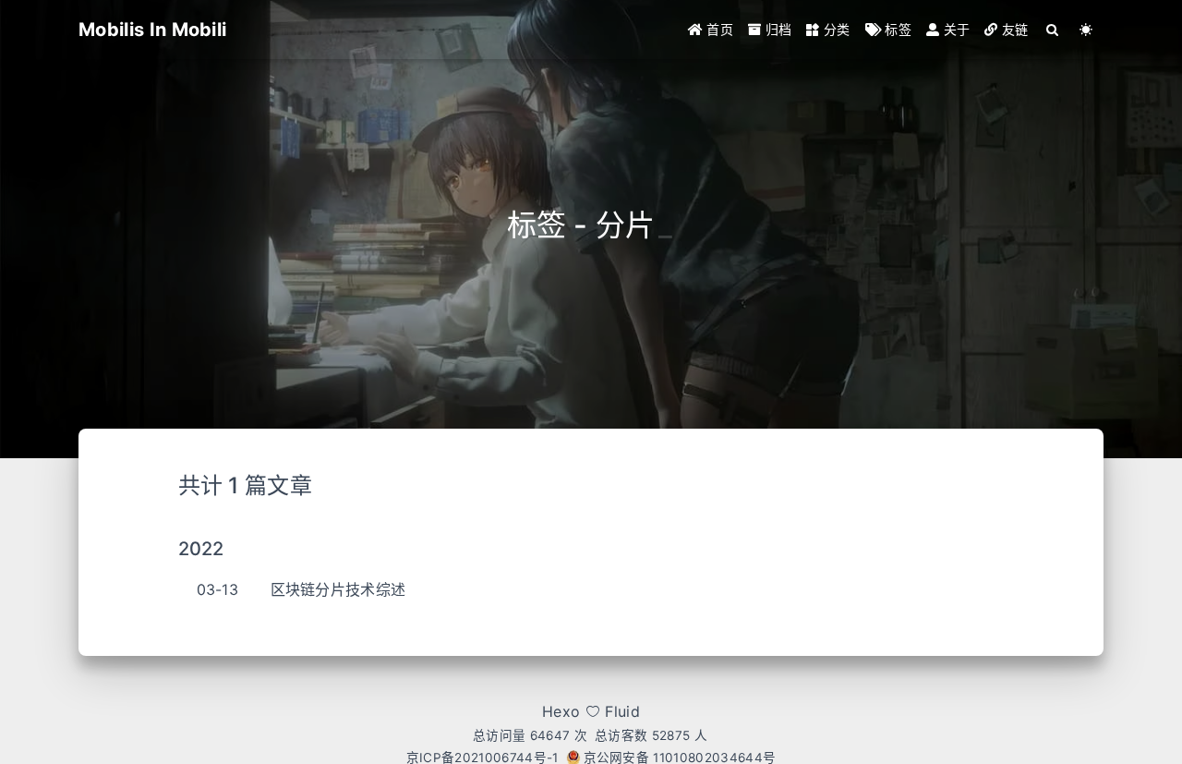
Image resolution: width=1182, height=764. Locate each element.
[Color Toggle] (1086, 29)
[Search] (1053, 29)
